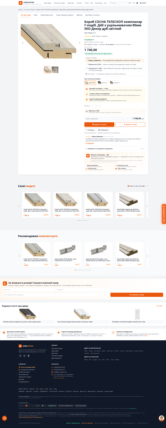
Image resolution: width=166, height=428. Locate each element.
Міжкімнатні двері (59, 3)
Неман (91, 351)
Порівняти (104, 130)
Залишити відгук (109, 391)
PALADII (86, 353)
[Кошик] (137, 3)
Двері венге (29, 391)
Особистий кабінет (24, 372)
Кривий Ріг (32, 389)
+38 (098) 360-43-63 (59, 367)
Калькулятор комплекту (28, 369)
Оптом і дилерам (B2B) (28, 367)
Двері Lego (76, 391)
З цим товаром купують (65, 15)
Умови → (146, 335)
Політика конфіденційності (129, 423)
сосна (112, 359)
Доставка (21, 379)
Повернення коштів (142, 423)
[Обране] (134, 2)
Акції (91, 3)
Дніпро (41, 389)
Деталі (46, 215)
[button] (78, 220)
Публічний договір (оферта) (101, 423)
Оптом (87, 3)
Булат (103, 351)
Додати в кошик (100, 124)
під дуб (95, 359)
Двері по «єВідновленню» (73, 423)
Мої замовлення (23, 374)
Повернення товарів (25, 377)
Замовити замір (138, 295)
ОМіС (86, 351)
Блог (105, 3)
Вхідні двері (47, 3)
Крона (122, 351)
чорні (107, 359)
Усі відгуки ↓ (90, 143)
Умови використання (115, 423)
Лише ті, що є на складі (139, 186)
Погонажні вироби (29, 9)
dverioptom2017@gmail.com (25, 397)
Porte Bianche (129, 351)
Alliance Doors (139, 351)
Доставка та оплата (93, 15)
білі (90, 359)
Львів (55, 389)
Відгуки (79, 15)
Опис (36, 15)
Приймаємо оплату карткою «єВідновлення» (99, 53)
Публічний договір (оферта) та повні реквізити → (31, 417)
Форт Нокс (110, 351)
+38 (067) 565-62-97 (59, 369)
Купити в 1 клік (131, 124)
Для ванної (61, 391)
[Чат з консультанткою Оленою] (161, 418)
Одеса (50, 389)
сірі (99, 359)
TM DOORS (97, 351)
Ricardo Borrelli (94, 353)
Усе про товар (26, 15)
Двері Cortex (83, 391)
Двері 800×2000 (91, 391)
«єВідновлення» (133, 408)
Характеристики (47, 15)
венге (86, 359)
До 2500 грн (69, 391)
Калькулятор (98, 3)
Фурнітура (71, 3)
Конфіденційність (24, 382)
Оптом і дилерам (88, 423)
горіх (103, 359)
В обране (91, 130)
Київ (37, 389)
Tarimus (116, 351)
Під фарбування (44, 391)
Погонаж (79, 3)
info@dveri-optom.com (60, 372)
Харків (46, 389)
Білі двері (35, 391)
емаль (117, 359)
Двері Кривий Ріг (57, 358)
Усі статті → (160, 306)
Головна (20, 9)
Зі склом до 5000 (53, 391)
